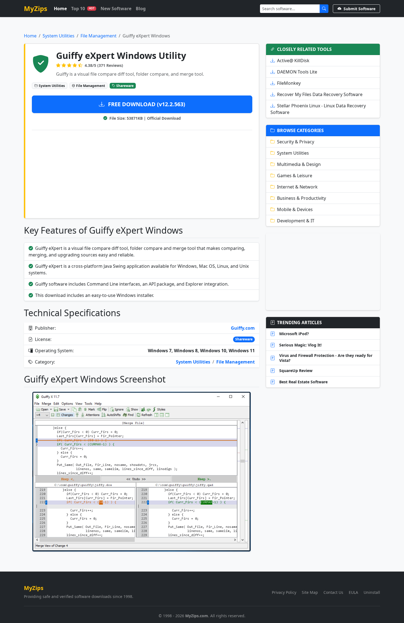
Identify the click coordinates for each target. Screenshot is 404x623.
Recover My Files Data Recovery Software (320, 94)
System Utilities (58, 36)
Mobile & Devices (295, 209)
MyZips (35, 8)
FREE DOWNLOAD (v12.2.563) (146, 104)
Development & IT (295, 221)
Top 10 (83, 9)
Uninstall (372, 592)
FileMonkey (289, 83)
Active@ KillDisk (293, 61)
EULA (353, 592)
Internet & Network (297, 187)
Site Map (310, 592)
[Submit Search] (324, 8)
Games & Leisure (294, 176)
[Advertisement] (142, 173)
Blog (141, 9)
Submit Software (359, 8)
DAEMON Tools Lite (297, 72)
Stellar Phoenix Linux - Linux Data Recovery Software (318, 109)
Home (60, 9)
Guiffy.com (243, 328)
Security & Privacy (295, 142)
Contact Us (333, 592)
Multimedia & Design (299, 164)
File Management (99, 36)
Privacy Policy (284, 592)
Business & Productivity (301, 198)
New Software (116, 9)
